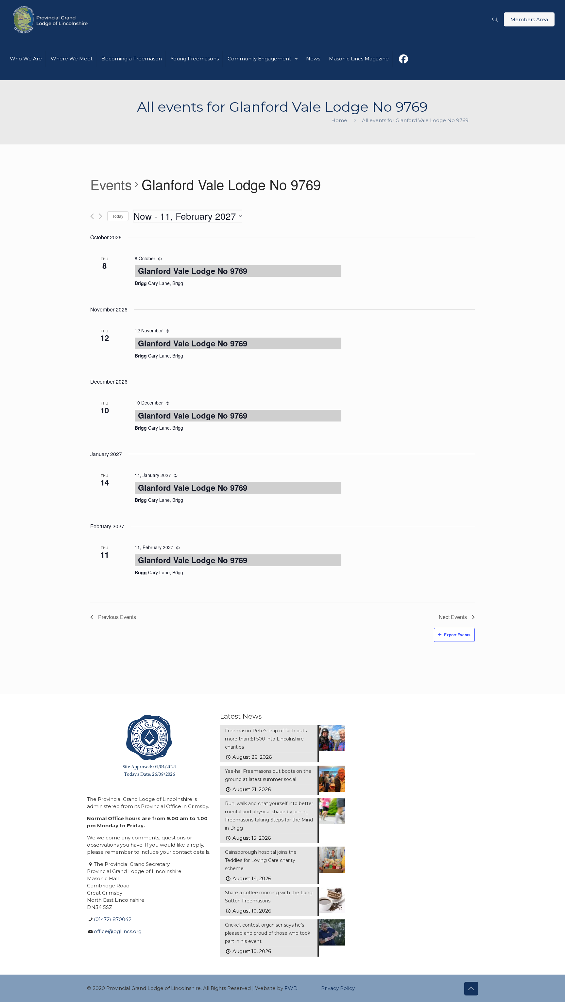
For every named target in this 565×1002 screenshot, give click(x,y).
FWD (291, 988)
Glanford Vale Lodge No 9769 (192, 270)
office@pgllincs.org (118, 931)
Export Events (457, 635)
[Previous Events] (92, 216)
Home (339, 120)
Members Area (529, 19)
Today (117, 216)
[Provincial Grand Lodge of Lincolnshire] (51, 19)
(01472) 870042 (112, 919)
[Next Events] (100, 216)
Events (111, 184)
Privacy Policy (338, 988)
